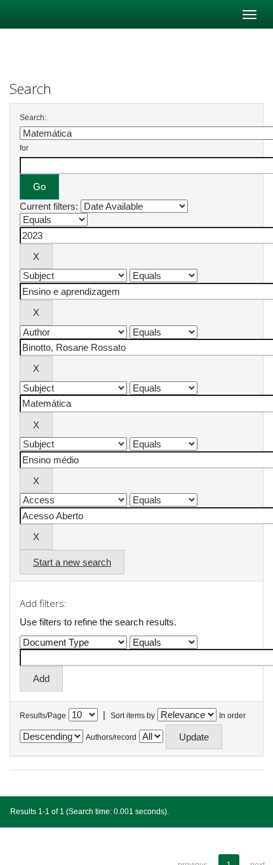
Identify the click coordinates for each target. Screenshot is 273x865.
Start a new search (72, 562)
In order (232, 715)
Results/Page (43, 715)
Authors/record (111, 737)
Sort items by (132, 715)
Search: (33, 117)
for (24, 148)
